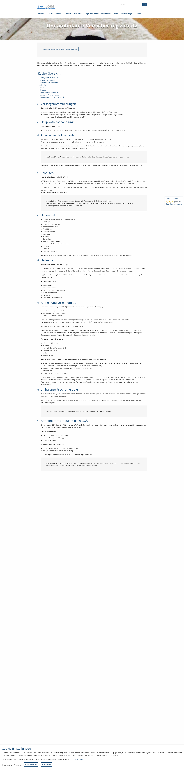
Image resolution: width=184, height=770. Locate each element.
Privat (50, 14)
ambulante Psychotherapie (49, 95)
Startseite (40, 14)
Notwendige (8, 765)
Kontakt (138, 14)
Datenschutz (78, 759)
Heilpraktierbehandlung (48, 80)
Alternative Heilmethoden (48, 83)
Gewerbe (58, 14)
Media (116, 14)
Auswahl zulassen (31, 764)
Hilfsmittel (43, 87)
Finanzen (68, 14)
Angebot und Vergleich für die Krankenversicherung (60, 49)
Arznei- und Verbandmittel (49, 92)
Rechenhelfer (105, 14)
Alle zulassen (46, 764)
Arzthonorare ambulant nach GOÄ (51, 97)
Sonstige (19, 765)
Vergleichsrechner (91, 14)
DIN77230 (77, 14)
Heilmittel (42, 90)
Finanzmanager (126, 14)
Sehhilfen (42, 85)
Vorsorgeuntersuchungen (48, 78)
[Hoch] (39, 104)
